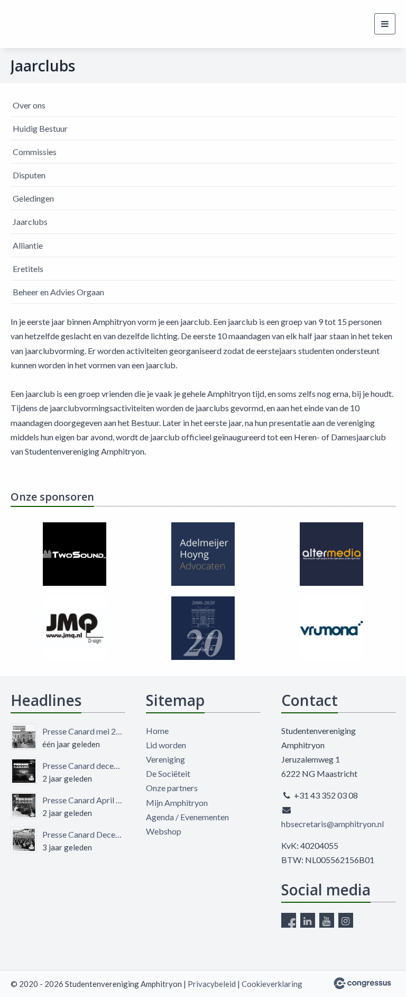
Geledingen (33, 198)
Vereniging (165, 759)
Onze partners (172, 788)
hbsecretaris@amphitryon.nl (332, 824)
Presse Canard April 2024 (83, 800)
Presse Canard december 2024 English (83, 765)
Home (157, 731)
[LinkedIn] (307, 920)
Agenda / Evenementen (187, 817)
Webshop (163, 831)
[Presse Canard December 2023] (24, 840)
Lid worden (166, 745)
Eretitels (28, 269)
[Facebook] (288, 920)
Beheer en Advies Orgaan (58, 292)
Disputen (29, 175)
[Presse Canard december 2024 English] (24, 771)
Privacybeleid (212, 984)
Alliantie (28, 245)
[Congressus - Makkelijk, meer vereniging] (362, 983)
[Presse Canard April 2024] (24, 805)
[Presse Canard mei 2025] (24, 736)
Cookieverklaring (272, 984)
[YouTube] (326, 920)
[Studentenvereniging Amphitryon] (30, 24)
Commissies (35, 152)
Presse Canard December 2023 (83, 834)
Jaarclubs (30, 221)
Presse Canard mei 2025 (83, 731)
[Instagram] (345, 920)
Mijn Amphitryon (177, 802)
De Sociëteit (168, 773)
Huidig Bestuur (40, 128)
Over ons (29, 105)
